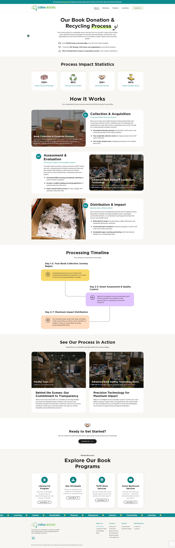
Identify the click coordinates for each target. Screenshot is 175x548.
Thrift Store (112, 528)
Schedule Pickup (126, 528)
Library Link (112, 526)
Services (105, 8)
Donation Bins (126, 526)
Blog (97, 533)
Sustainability (100, 531)
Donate (115, 8)
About (96, 8)
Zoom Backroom (114, 537)
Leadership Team (101, 528)
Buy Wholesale (113, 533)
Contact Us (138, 8)
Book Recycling (113, 535)
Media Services (113, 531)
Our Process (100, 526)
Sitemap (56, 545)
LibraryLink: (66, 2)
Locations (125, 8)
